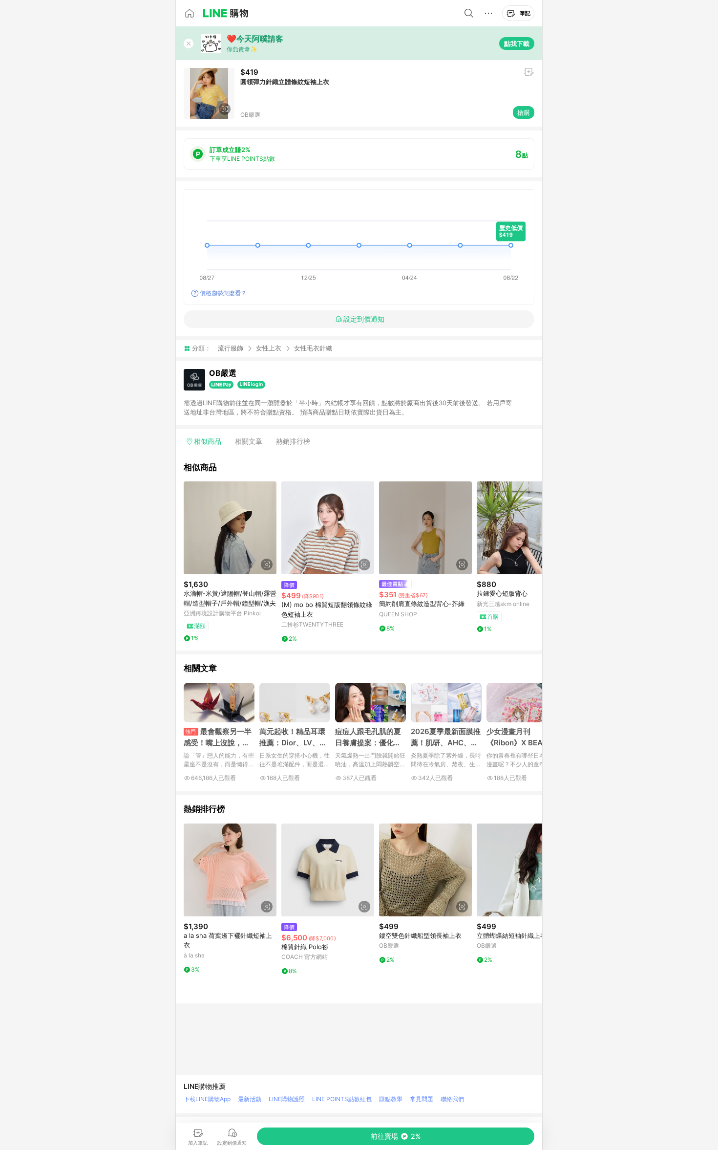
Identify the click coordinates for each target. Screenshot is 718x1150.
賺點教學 (390, 1099)
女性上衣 (268, 348)
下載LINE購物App (207, 1099)
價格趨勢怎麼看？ (223, 293)
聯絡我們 (452, 1099)
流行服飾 (230, 348)
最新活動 (249, 1099)
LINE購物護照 (287, 1099)
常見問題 (421, 1099)
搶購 (523, 112)
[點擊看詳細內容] (230, 527)
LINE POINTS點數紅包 (342, 1099)
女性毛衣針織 (313, 348)
